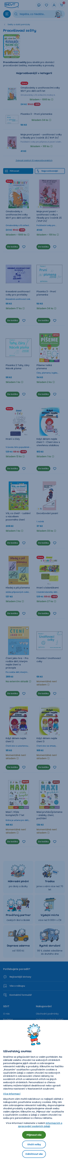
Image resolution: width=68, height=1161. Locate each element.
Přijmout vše (34, 1134)
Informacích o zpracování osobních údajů (40, 1125)
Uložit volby (34, 1144)
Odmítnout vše (34, 1154)
